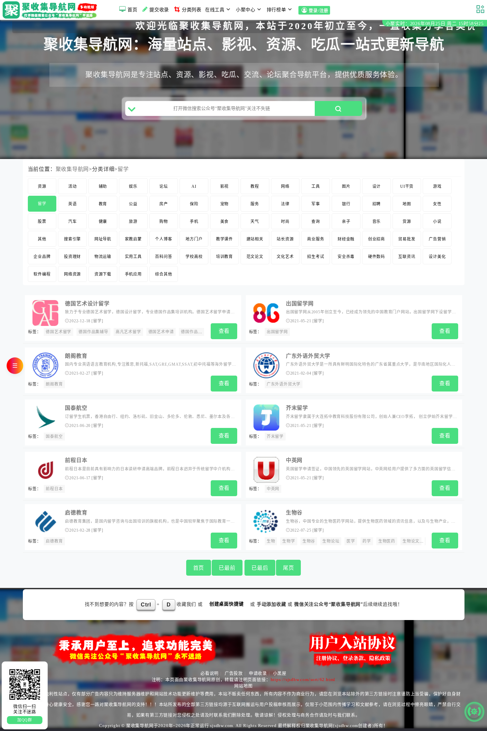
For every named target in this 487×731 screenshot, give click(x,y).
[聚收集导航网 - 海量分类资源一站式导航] (51, 10)
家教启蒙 (133, 239)
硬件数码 (376, 256)
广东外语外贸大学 (308, 356)
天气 (254, 221)
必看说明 (209, 673)
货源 (407, 221)
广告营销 (437, 239)
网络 (285, 186)
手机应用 (133, 274)
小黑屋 (280, 673)
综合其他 (163, 274)
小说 (437, 221)
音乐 (376, 221)
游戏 (437, 186)
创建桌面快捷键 (226, 603)
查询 (315, 221)
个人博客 (163, 239)
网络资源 (72, 274)
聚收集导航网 (72, 169)
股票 (42, 221)
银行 (346, 204)
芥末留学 (297, 408)
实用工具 (133, 256)
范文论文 (254, 256)
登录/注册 (318, 11)
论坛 (163, 186)
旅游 (133, 221)
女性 (437, 204)
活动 (72, 186)
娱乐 (133, 186)
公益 (133, 204)
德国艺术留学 (58, 332)
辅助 (103, 186)
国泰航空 (76, 408)
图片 (346, 186)
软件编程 (41, 274)
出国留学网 (300, 303)
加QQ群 (24, 720)
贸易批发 (406, 239)
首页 (132, 9)
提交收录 (159, 9)
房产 (163, 204)
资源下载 (102, 274)
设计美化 (437, 256)
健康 (103, 221)
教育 (103, 204)
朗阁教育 (76, 356)
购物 (163, 221)
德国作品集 (191, 332)
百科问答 (163, 256)
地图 (407, 204)
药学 (366, 541)
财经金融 (346, 239)
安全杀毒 (346, 256)
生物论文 (411, 541)
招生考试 (315, 256)
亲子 (346, 221)
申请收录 (258, 673)
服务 (254, 204)
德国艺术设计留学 (87, 303)
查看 (224, 331)
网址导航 (102, 239)
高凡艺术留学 (128, 332)
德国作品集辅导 (93, 332)
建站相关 (254, 239)
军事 (315, 204)
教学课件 (224, 239)
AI (193, 186)
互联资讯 (406, 256)
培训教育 (224, 256)
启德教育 (76, 512)
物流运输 (102, 256)
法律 (285, 204)
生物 (271, 541)
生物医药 (386, 541)
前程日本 (76, 460)
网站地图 (243, 685)
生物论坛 (330, 541)
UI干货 (406, 186)
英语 (72, 204)
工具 (315, 186)
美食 (224, 221)
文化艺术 (285, 256)
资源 (42, 186)
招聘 (376, 204)
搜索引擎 (72, 239)
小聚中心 (245, 9)
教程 (254, 186)
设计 (376, 186)
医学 (351, 541)
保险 (194, 204)
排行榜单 (276, 9)
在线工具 (215, 9)
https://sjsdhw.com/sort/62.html (303, 679)
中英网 (294, 460)
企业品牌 (41, 256)
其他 (42, 239)
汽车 (72, 221)
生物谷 (294, 512)
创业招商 (376, 239)
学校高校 (194, 256)
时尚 (285, 221)
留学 (123, 169)
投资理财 (72, 256)
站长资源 (285, 239)
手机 (194, 221)
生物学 (288, 541)
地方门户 (194, 239)
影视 (224, 186)
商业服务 (315, 239)
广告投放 (234, 673)
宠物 (224, 204)
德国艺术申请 (161, 332)
